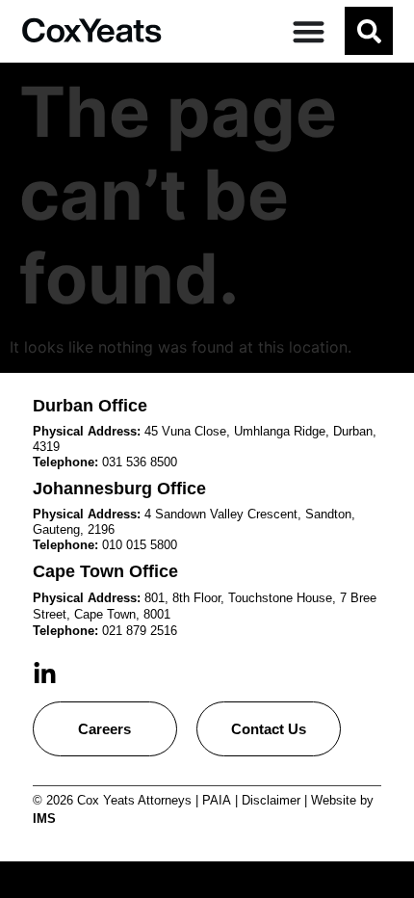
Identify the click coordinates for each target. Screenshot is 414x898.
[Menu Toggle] (308, 31)
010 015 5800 (139, 545)
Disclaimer (271, 800)
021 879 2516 (139, 630)
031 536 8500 (139, 462)
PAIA (216, 800)
